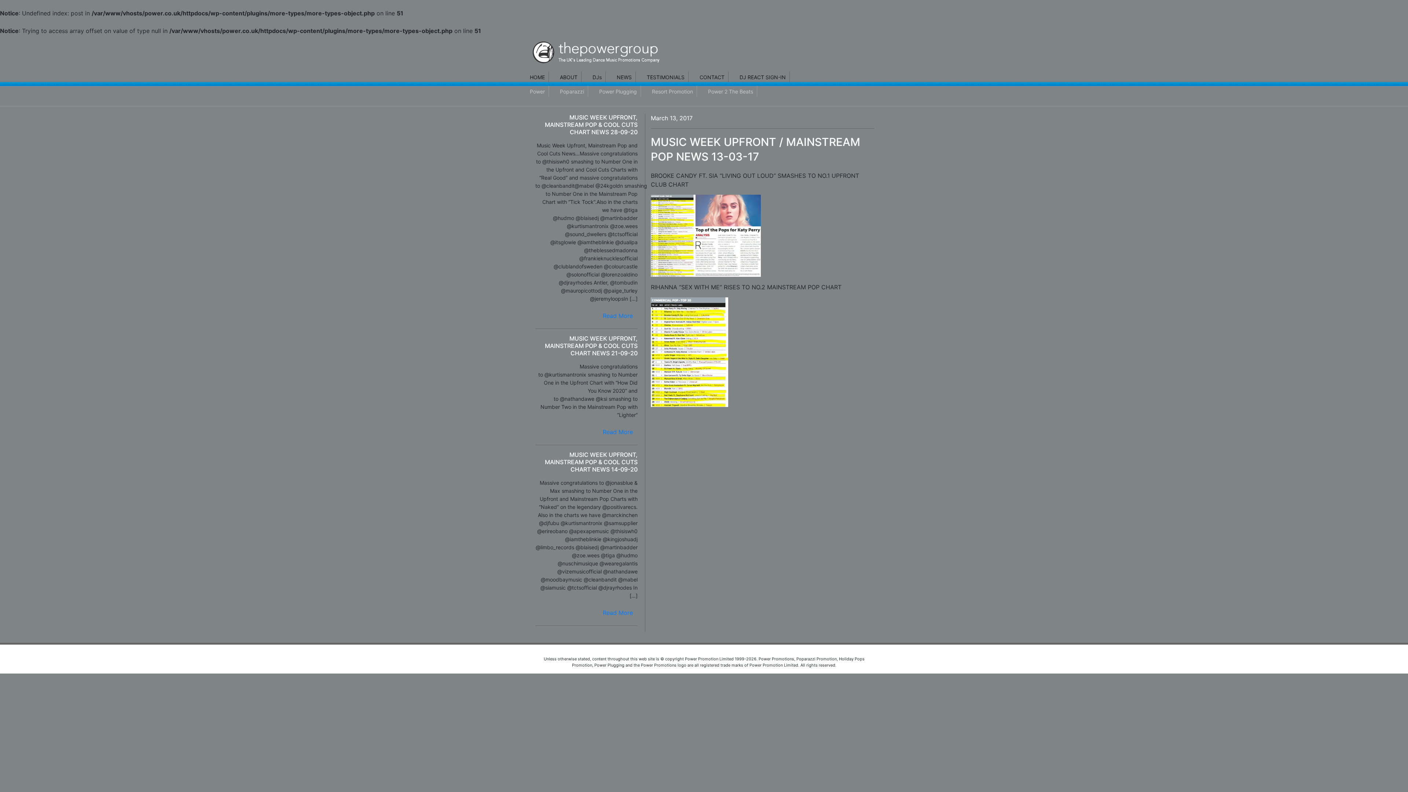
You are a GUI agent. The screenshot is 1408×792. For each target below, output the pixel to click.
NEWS (624, 77)
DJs (597, 77)
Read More (618, 315)
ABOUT (569, 77)
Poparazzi (572, 91)
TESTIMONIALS (666, 77)
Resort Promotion (672, 91)
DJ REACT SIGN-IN (763, 77)
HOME (537, 77)
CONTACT (712, 77)
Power (537, 91)
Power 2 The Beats (730, 91)
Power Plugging (618, 91)
